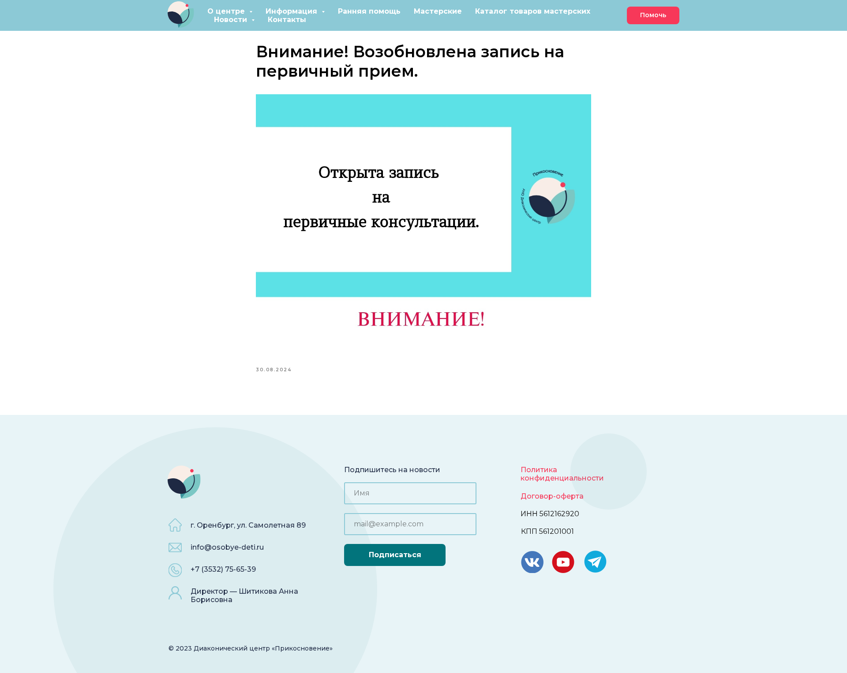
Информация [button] (292, 11)
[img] (595, 562)
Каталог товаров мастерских (532, 11)
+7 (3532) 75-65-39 (223, 569)
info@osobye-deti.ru (227, 547)
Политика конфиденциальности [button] (562, 474)
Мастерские (438, 11)
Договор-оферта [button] (552, 496)
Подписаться (395, 555)
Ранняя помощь (369, 11)
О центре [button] (227, 11)
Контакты (287, 19)
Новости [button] (231, 19)
